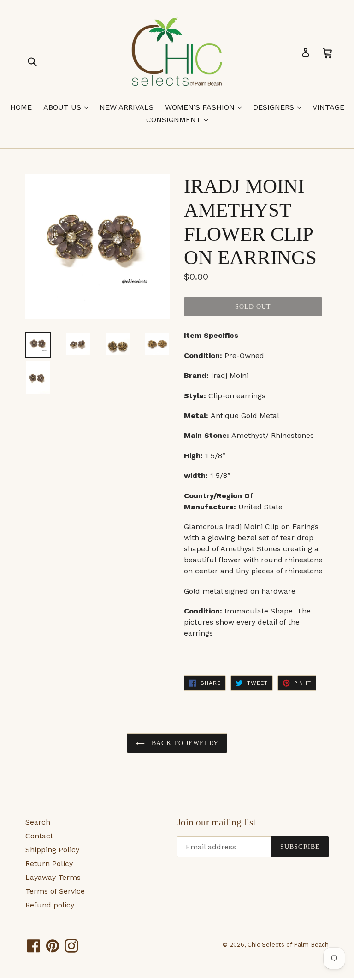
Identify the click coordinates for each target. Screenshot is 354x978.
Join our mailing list (216, 822)
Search (37, 822)
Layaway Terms (53, 877)
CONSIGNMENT (179, 119)
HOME (21, 107)
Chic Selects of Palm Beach (288, 944)
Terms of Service (55, 891)
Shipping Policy (52, 849)
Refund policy (49, 905)
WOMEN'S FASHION (205, 107)
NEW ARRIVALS (126, 107)
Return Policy (49, 863)
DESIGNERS (279, 107)
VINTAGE (328, 107)
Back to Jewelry (183, 743)
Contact (39, 835)
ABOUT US (68, 107)
